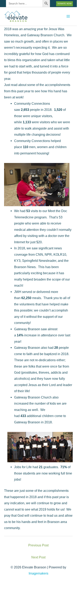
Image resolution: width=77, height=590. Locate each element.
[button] (64, 3)
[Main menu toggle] (68, 16)
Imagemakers (38, 573)
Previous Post (38, 545)
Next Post (38, 557)
